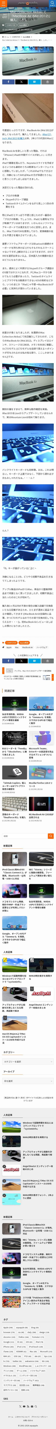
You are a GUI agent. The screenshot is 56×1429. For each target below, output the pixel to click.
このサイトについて (22, 1417)
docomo (9, 1337)
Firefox (24, 1337)
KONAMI (21, 1351)
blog (35, 1327)
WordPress (25, 1366)
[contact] (31, 1406)
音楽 (25, 1390)
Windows (9, 1366)
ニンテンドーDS (11, 1380)
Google (8, 1342)
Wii (45, 1361)
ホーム (10, 1417)
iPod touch (36, 1346)
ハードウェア (42, 647)
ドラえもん (9, 1375)
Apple (9, 647)
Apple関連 (23, 25)
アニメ (8, 1370)
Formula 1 (38, 1337)
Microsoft (46, 1351)
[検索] (35, 1406)
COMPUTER (11, 25)
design (44, 1332)
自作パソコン (10, 1390)
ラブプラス (9, 1385)
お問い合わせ (28, 1420)
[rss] (28, 1406)
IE (20, 1342)
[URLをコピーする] (47, 81)
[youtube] (24, 1406)
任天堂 (24, 1385)
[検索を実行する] (51, 836)
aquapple (22, 1327)
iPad (39, 1342)
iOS (29, 1342)
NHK (6, 1356)
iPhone (8, 1346)
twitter (17, 1361)
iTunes (8, 1351)
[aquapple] (28, 3)
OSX (17, 1356)
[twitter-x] (20, 1406)
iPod (21, 1346)
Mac (17, 647)
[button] (8, 81)
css (21, 1332)
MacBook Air (27, 647)
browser (9, 1332)
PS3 (27, 1356)
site (38, 1356)
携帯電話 (38, 1385)
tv (6, 1361)
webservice (32, 1361)
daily (31, 1332)
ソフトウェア (37, 1370)
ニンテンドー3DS (28, 1375)
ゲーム (22, 1370)
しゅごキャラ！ (43, 1366)
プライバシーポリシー (39, 1417)
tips (48, 1356)
